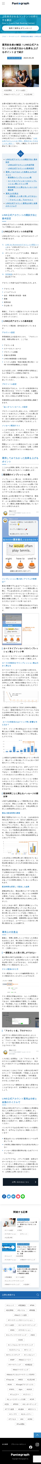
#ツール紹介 (9, 1325)
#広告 (7, 1404)
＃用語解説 (8, 1277)
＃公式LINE (28, 94)
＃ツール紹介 (21, 90)
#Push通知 (20, 1424)
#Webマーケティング (20, 1370)
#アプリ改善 (9, 1409)
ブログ (4, 36)
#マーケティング (15, 1365)
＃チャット (24, 1234)
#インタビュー (29, 1355)
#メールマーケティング (27, 1325)
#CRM (30, 1419)
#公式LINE (31, 1380)
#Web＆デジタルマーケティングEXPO (20, 1375)
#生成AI (21, 1409)
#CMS (20, 1340)
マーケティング (14, 36)
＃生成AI (26, 1284)
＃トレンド (8, 1256)
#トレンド (10, 1305)
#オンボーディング (29, 1404)
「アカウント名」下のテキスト (20, 200)
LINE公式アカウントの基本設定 (21, 168)
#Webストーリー (25, 1360)
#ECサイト (32, 1409)
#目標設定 (28, 1365)
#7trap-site (10, 1380)
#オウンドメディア (13, 1355)
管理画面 (8, 274)
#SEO (33, 1335)
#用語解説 (22, 1305)
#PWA (32, 1305)
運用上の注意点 (12, 193)
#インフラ (13, 1414)
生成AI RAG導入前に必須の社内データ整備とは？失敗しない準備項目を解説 (27, 1271)
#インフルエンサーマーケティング (20, 1345)
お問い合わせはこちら (20, 1182)
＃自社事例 (8, 90)
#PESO (15, 1404)
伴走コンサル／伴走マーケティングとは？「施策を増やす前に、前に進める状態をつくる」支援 (26, 1250)
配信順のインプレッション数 (20, 177)
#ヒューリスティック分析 (16, 1399)
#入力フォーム (14, 1350)
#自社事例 (9, 1310)
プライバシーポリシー (18, 1444)
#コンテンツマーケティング (16, 1335)
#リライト (27, 1394)
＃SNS (19, 1230)
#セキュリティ (26, 1414)
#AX (21, 1419)
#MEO (20, 1380)
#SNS (12, 1330)
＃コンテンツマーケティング (14, 1281)
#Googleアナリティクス (24, 1384)
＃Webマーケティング (12, 94)
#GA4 (10, 1384)
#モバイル (21, 1310)
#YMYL (11, 1389)
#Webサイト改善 (20, 1315)
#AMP (12, 1360)
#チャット (28, 1350)
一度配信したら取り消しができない (22, 196)
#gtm (20, 1389)
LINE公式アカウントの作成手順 (21, 165)
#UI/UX (29, 1389)
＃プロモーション (10, 1234)
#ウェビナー (14, 1394)
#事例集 (32, 1310)
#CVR (32, 1399)
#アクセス (12, 1419)
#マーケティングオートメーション (20, 1320)
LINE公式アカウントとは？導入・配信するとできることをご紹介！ (20, 140)
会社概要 (5, 1444)
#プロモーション (25, 1330)
